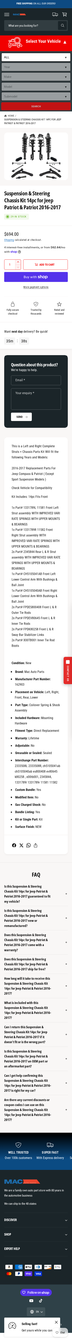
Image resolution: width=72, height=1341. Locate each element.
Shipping (9, 239)
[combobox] (32, 25)
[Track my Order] (55, 14)
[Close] (56, 1322)
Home (11, 115)
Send (19, 416)
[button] (6, 14)
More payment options (36, 287)
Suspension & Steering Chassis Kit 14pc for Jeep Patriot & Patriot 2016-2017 (32, 121)
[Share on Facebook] (14, 845)
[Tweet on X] (21, 845)
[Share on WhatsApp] (28, 845)
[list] (36, 1151)
